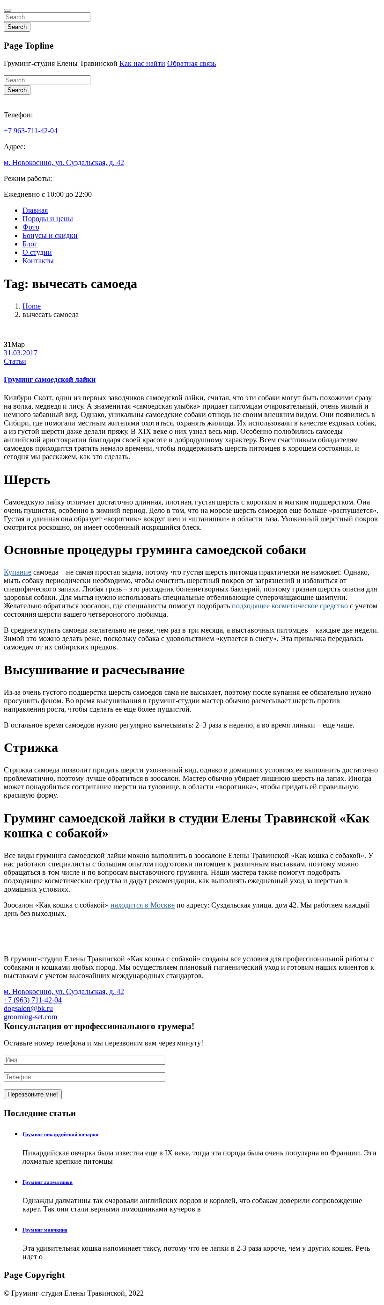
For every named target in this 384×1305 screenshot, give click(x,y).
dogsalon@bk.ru (28, 1008)
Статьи (15, 361)
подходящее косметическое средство (290, 606)
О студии (37, 252)
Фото (30, 227)
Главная (35, 210)
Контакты (38, 261)
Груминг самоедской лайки (50, 379)
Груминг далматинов (47, 1182)
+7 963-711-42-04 (31, 131)
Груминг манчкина (44, 1230)
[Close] (7, 10)
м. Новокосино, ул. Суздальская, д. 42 (64, 162)
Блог (29, 244)
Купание (17, 572)
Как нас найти (142, 63)
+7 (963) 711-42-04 (33, 1000)
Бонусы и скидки (50, 235)
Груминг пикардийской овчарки (60, 1134)
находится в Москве (143, 905)
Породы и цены (47, 219)
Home (31, 306)
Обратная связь (191, 63)
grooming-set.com (30, 1017)
